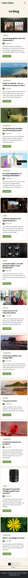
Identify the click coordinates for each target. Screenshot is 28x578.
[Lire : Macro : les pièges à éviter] (14, 524)
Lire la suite (7, 56)
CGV (18, 575)
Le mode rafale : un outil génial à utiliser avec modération (13, 266)
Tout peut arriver (10, 401)
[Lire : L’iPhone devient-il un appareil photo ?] (14, 205)
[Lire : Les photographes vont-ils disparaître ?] (14, 25)
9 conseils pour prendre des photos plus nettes (13, 129)
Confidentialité (12, 575)
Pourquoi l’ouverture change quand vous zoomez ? (11, 491)
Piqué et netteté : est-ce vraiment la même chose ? (14, 84)
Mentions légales (22, 573)
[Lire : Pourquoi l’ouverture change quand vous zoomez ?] (14, 475)
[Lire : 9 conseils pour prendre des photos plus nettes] (14, 115)
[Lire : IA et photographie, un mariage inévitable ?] (14, 160)
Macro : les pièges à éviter (14, 538)
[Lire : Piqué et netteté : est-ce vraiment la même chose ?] (14, 70)
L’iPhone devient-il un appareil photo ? (12, 220)
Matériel (5, 215)
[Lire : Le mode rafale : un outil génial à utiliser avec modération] (14, 250)
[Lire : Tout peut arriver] (14, 387)
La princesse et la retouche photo (10, 312)
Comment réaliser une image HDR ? (12, 357)
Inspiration (5, 35)
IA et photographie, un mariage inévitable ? (12, 174)
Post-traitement (6, 170)
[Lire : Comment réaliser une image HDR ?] (14, 342)
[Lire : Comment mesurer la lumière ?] (14, 428)
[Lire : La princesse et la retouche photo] (14, 297)
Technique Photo (7, 80)
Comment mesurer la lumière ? (12, 443)
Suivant (14, 567)
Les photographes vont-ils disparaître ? (14, 39)
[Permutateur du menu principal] (25, 3)
